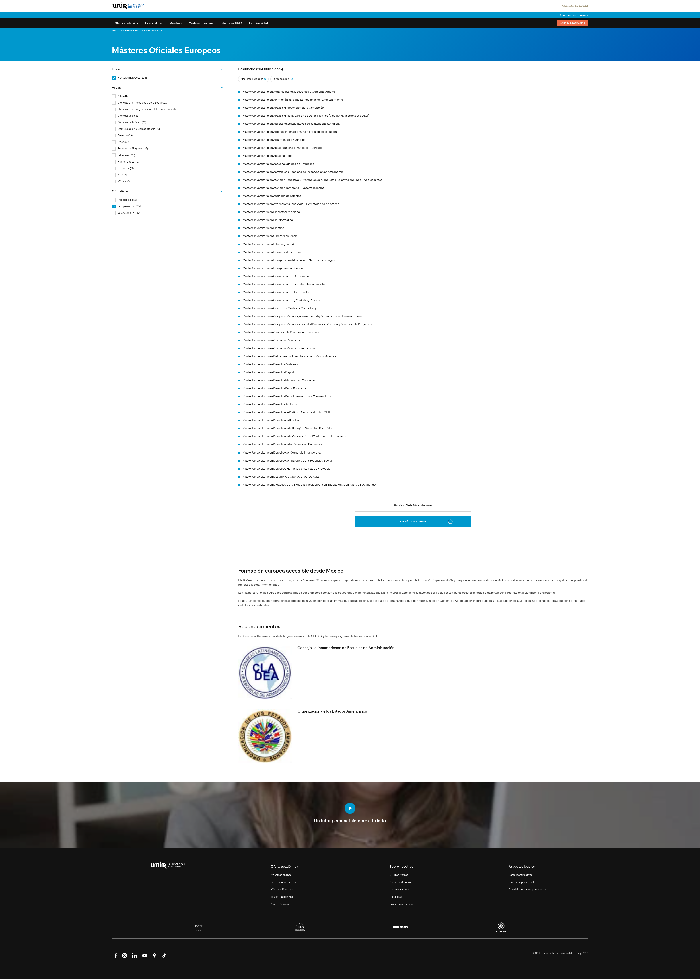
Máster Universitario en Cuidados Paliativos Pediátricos (279, 348)
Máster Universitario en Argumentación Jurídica (274, 140)
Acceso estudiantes (575, 15)
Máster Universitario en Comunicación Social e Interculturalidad (284, 284)
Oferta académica (126, 23)
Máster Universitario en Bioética (263, 228)
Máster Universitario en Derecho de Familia (271, 420)
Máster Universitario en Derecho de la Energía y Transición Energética (288, 428)
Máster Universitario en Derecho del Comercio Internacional (282, 452)
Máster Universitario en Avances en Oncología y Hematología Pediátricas (291, 204)
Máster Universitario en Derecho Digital (268, 372)
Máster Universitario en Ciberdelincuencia (270, 236)
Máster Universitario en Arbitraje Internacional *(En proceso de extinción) (290, 132)
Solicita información (572, 23)
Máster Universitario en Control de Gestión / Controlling (279, 308)
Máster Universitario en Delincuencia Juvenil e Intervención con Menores (290, 356)
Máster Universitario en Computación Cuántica (273, 268)
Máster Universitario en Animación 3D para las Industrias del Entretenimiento (293, 99)
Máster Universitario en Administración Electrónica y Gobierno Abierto (289, 91)
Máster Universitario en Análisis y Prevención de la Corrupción (283, 107)
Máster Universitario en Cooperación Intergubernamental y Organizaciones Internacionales (303, 316)
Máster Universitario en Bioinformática (268, 220)
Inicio (114, 31)
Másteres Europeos (201, 23)
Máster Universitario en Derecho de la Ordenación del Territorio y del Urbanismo (295, 436)
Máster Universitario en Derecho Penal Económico (276, 388)
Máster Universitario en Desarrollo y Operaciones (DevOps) (281, 476)
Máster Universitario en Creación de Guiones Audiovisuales (282, 332)
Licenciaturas (153, 23)
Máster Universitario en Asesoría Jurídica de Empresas (278, 164)
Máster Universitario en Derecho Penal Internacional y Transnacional (287, 396)
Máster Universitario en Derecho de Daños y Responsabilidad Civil (286, 412)
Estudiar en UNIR (231, 23)
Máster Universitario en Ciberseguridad (268, 244)
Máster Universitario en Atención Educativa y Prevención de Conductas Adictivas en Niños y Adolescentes (312, 180)
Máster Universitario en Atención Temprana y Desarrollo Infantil (284, 188)
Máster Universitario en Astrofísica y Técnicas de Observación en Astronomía (293, 172)
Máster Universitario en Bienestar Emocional (272, 212)
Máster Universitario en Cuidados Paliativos (271, 340)
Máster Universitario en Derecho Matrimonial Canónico (279, 380)
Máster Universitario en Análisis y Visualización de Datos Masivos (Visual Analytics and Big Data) (306, 115)
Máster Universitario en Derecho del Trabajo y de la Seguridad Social (287, 460)
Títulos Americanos (282, 897)
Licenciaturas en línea (283, 882)
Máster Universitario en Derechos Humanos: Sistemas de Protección (287, 468)
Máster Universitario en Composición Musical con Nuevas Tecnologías (289, 260)
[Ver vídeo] (350, 809)
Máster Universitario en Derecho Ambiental (271, 364)
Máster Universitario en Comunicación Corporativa (276, 276)
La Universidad (258, 23)
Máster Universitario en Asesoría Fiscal (268, 156)
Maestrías (176, 23)
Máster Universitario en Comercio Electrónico (272, 252)
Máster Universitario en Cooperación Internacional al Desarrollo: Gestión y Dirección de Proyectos (307, 324)
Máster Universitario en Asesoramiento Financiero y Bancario (283, 148)
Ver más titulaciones (413, 522)
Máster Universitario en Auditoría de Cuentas (272, 196)
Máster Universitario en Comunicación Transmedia (276, 292)
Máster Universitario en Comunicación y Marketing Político (281, 300)
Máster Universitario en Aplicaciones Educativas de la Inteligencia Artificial (291, 123)
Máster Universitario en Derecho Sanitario (270, 404)
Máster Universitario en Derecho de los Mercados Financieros (283, 444)
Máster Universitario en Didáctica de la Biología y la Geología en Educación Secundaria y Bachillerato (309, 484)
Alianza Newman (280, 904)
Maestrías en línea (281, 875)
